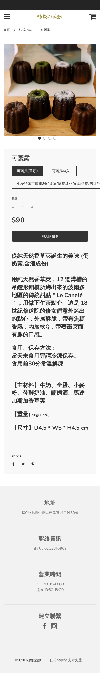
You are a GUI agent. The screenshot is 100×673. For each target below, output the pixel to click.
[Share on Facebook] (15, 463)
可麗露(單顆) (27, 171)
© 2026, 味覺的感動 (27, 660)
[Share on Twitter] (23, 463)
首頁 (7, 30)
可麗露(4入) (61, 171)
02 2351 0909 (55, 548)
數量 (14, 198)
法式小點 (25, 30)
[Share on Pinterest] (32, 463)
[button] (39, 138)
